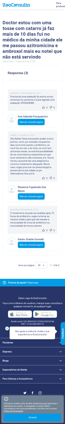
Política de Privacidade (13, 411)
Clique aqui (23, 282)
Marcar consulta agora (31, 122)
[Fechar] (7, 328)
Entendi (32, 417)
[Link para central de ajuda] (4, 283)
